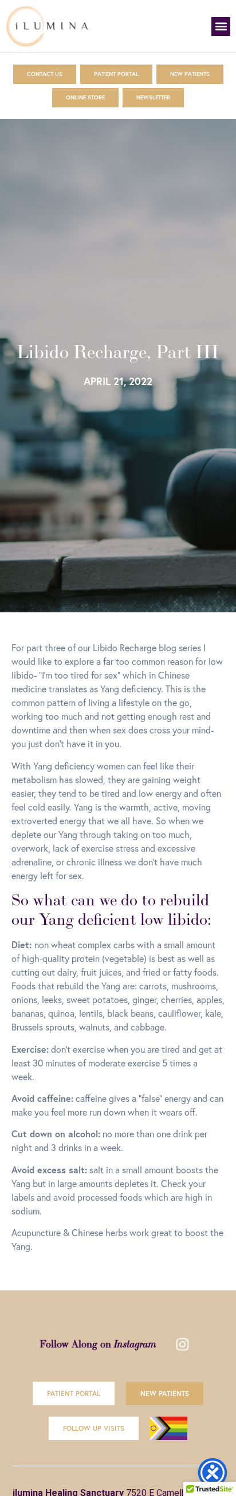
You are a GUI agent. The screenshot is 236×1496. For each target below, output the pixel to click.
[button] (220, 26)
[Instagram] (182, 1344)
